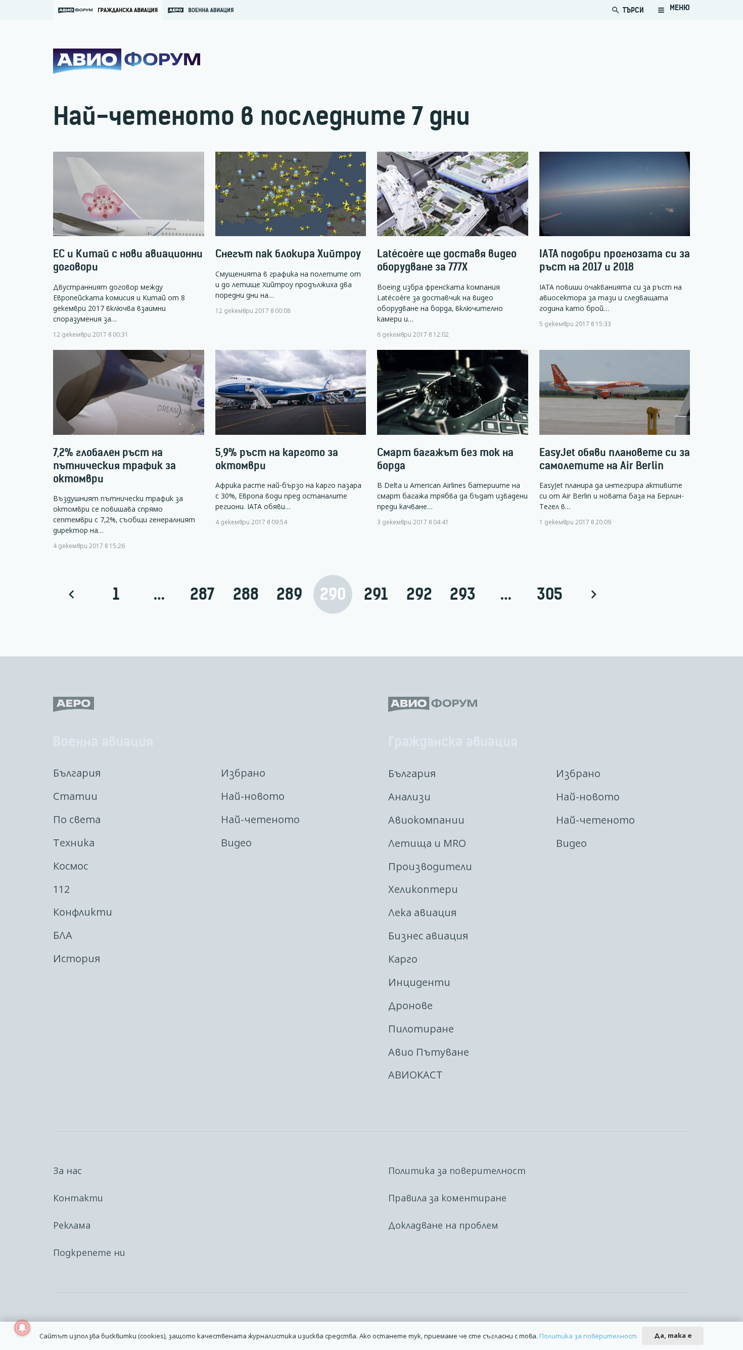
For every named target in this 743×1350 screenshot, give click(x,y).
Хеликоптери (423, 889)
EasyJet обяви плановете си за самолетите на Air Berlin (614, 459)
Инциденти (419, 982)
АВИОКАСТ (415, 1075)
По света (77, 819)
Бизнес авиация (428, 935)
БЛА (62, 935)
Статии (75, 796)
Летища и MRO (427, 843)
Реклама (71, 1225)
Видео (236, 842)
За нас (67, 1170)
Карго (402, 959)
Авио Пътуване (428, 1052)
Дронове (410, 1005)
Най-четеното (260, 819)
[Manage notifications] (22, 1328)
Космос (70, 866)
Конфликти (82, 912)
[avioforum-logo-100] (126, 61)
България (77, 773)
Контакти (78, 1198)
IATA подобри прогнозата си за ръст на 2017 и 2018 (614, 260)
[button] (674, 10)
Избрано (243, 773)
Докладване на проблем (443, 1225)
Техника (74, 842)
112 (61, 889)
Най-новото (253, 796)
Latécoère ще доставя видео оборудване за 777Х (447, 260)
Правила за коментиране (447, 1198)
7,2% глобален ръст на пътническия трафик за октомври (114, 465)
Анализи (409, 796)
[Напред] (592, 594)
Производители (430, 866)
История (76, 958)
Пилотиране (421, 1029)
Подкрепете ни (89, 1252)
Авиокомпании (426, 820)
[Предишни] (72, 594)
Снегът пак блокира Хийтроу (288, 253)
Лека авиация (422, 912)
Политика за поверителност (457, 1170)
